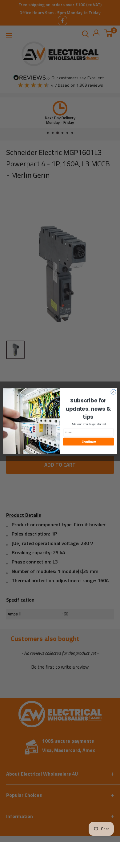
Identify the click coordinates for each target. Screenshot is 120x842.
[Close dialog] (113, 391)
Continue (88, 441)
